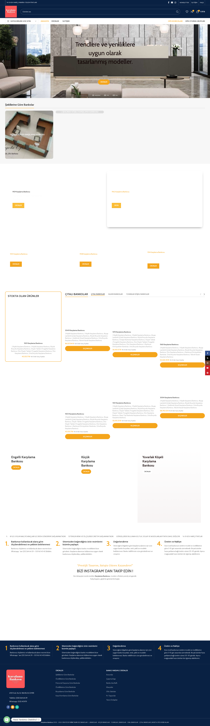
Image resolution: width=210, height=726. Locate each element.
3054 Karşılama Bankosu (169, 397)
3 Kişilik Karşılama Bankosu (40, 347)
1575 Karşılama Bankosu (122, 332)
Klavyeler (109, 687)
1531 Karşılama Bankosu (122, 403)
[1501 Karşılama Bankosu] (33, 320)
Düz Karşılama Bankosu (135, 344)
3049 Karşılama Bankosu (75, 330)
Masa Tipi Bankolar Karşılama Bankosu (133, 415)
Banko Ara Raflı (111, 683)
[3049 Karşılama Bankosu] (87, 313)
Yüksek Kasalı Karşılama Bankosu (90, 340)
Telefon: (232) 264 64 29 (18, 698)
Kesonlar (109, 675)
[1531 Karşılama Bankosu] (135, 385)
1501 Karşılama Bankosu (33, 343)
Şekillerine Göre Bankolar (65, 675)
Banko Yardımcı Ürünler (117, 670)
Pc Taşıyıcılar (111, 696)
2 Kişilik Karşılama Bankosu (21, 347)
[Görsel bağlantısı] (23, 711)
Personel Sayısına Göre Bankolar (68, 683)
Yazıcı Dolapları (111, 700)
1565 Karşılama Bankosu (169, 344)
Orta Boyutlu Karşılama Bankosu (40, 353)
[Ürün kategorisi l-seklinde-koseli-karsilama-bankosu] (80, 112)
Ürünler (59, 670)
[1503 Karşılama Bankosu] (87, 391)
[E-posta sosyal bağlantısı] (172, 2)
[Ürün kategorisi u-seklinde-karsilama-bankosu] (29, 135)
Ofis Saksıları (111, 691)
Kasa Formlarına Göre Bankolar (67, 696)
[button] (3, 61)
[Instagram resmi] (17, 595)
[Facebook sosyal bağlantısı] (168, 2)
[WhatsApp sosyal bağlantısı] (175, 2)
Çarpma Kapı (111, 679)
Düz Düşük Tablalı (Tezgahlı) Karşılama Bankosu (35, 351)
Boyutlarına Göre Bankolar (65, 691)
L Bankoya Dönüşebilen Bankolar (84, 426)
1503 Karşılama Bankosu (74, 414)
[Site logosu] (11, 11)
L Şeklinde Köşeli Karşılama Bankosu (85, 338)
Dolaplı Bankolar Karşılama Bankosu (132, 340)
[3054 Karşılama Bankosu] (182, 382)
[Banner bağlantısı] (55, 199)
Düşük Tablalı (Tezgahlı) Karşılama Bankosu (87, 422)
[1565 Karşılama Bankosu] (182, 320)
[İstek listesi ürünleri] (187, 11)
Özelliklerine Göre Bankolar (66, 679)
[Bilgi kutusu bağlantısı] (29, 546)
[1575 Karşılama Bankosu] (135, 314)
